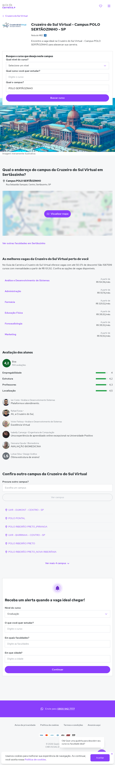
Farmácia (10, 302)
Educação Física (14, 312)
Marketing (10, 334)
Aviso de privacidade (25, 725)
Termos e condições (73, 725)
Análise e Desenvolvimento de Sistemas (27, 280)
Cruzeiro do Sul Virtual (16, 16)
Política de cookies (49, 725)
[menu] (109, 6)
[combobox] (57, 77)
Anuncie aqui (94, 725)
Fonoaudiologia (13, 323)
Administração (13, 291)
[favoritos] (100, 6)
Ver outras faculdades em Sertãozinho (23, 243)
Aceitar (100, 757)
